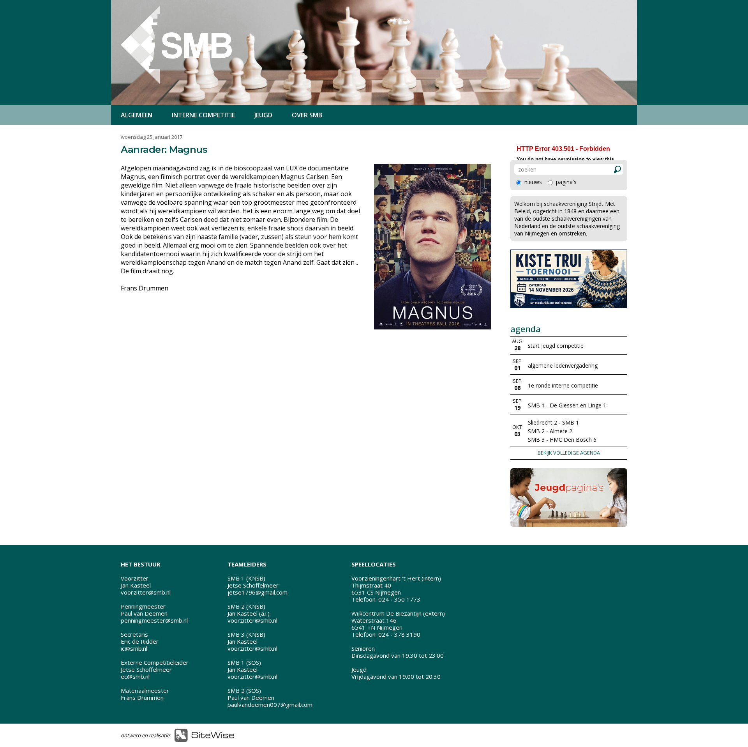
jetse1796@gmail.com (258, 592)
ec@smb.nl (135, 676)
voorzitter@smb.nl (146, 592)
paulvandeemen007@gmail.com (270, 704)
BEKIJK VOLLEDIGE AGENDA (569, 452)
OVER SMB (307, 115)
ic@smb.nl (134, 648)
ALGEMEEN (136, 115)
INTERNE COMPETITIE (203, 115)
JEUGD (263, 115)
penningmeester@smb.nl (154, 620)
